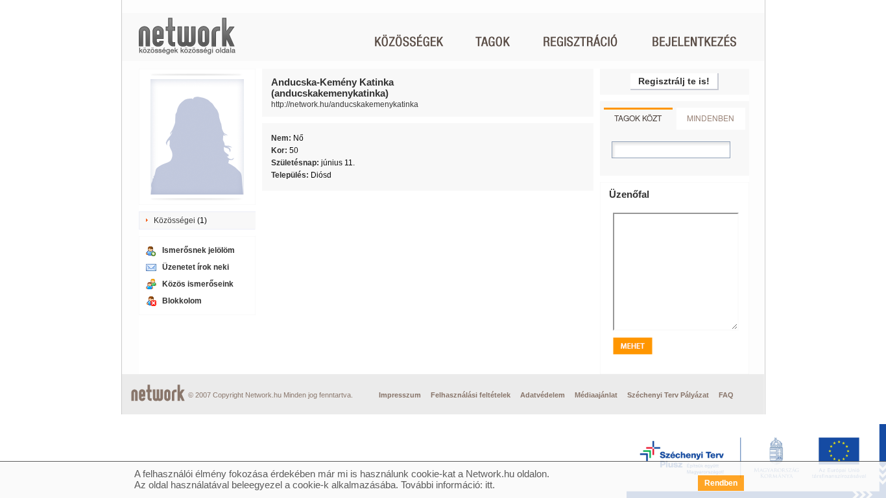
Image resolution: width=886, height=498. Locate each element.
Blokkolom (182, 300)
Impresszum (400, 395)
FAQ (726, 395)
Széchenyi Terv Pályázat (668, 395)
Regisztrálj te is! (674, 81)
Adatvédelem (542, 395)
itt (488, 484)
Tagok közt (638, 117)
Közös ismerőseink (197, 284)
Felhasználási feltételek (470, 395)
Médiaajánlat (596, 395)
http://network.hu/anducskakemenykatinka (344, 104)
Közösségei (174, 220)
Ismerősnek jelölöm (198, 250)
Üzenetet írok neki (195, 267)
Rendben (720, 483)
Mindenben (710, 117)
